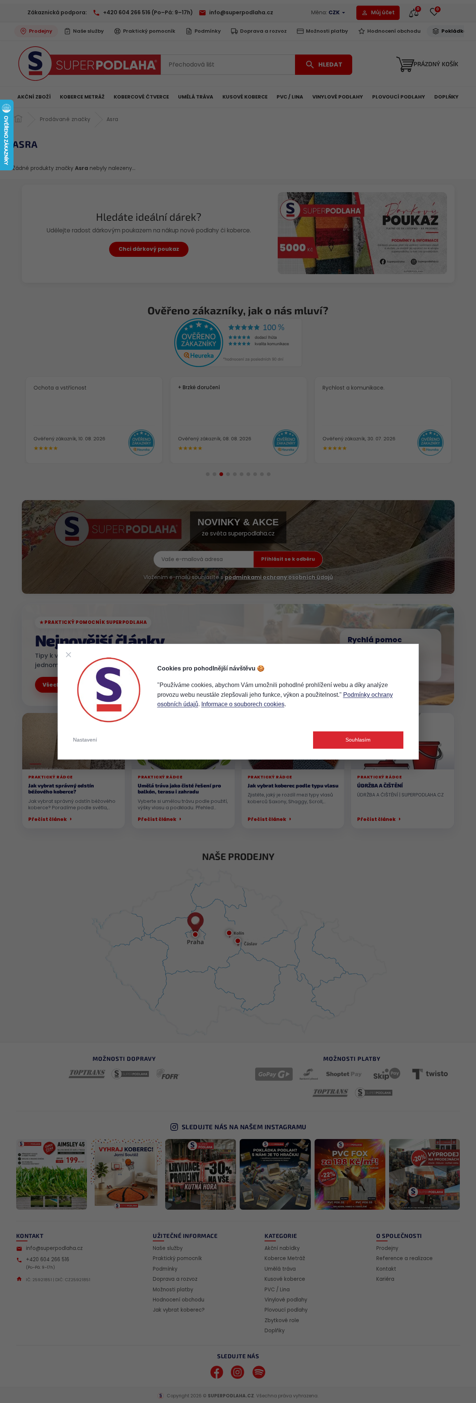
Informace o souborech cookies (242, 704)
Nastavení (85, 740)
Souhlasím (358, 740)
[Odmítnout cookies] (68, 654)
